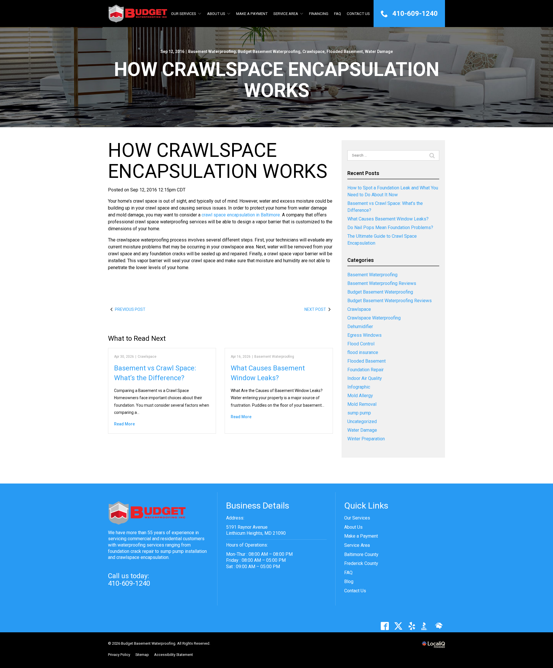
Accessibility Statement (173, 654)
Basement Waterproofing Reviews (381, 283)
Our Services (183, 14)
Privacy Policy (119, 654)
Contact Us (358, 14)
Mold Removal (361, 404)
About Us (216, 14)
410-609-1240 (129, 583)
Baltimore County (361, 554)
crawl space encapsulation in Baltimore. (241, 215)
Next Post (315, 309)
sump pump (359, 413)
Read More (124, 424)
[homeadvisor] (439, 626)
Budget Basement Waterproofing (269, 51)
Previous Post (130, 309)
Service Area (285, 14)
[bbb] (425, 626)
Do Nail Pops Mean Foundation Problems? (390, 227)
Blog (348, 581)
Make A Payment (252, 14)
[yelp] (412, 626)
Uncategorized (362, 421)
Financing (318, 14)
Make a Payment (361, 536)
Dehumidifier (360, 326)
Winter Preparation (366, 438)
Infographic (358, 387)
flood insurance (362, 352)
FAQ (337, 14)
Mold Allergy (360, 395)
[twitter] (398, 626)
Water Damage (379, 51)
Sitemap (142, 654)
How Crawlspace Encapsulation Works (276, 80)
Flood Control (360, 344)
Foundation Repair (365, 369)
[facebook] (384, 626)
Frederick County (361, 563)
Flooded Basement (345, 51)
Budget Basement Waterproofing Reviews (389, 300)
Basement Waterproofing (212, 51)
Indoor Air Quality (364, 378)
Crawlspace (313, 51)
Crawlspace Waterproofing (374, 318)
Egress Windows (364, 335)
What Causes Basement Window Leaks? (388, 219)
